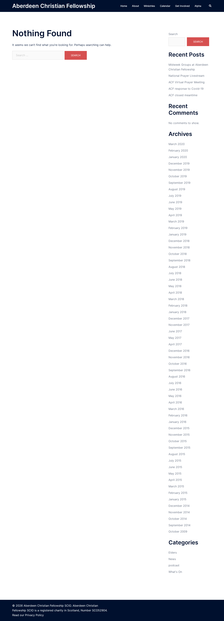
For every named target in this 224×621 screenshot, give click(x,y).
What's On (175, 572)
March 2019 (176, 221)
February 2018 (178, 305)
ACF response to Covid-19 (186, 88)
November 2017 (179, 325)
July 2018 (175, 273)
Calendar (165, 5)
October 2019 (178, 176)
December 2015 (179, 428)
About (135, 5)
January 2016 (177, 422)
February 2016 (178, 415)
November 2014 (179, 512)
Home (123, 5)
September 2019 (179, 182)
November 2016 (179, 357)
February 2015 (178, 493)
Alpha (198, 5)
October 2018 (178, 254)
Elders (173, 552)
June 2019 (175, 202)
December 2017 (179, 318)
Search (173, 34)
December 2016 (179, 350)
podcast (174, 565)
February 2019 (178, 228)
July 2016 (175, 383)
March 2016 (176, 409)
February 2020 (178, 150)
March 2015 (176, 486)
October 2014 (178, 518)
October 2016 (178, 363)
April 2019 (175, 215)
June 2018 (175, 279)
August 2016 (177, 376)
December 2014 (179, 505)
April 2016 (175, 402)
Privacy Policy (34, 615)
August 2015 (177, 454)
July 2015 (175, 460)
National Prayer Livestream (186, 75)
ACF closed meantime (183, 95)
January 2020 (178, 157)
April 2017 (175, 344)
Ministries (149, 5)
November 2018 (179, 247)
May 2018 (175, 286)
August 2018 (177, 267)
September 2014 (179, 525)
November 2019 (179, 169)
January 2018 (177, 312)
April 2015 (175, 480)
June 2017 (175, 331)
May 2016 (175, 396)
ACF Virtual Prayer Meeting (187, 82)
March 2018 (176, 299)
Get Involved (182, 5)
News (172, 559)
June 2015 (175, 467)
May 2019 (175, 208)
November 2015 (179, 434)
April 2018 (175, 292)
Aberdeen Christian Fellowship (53, 5)
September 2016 (179, 370)
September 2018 (179, 260)
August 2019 (177, 189)
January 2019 (177, 234)
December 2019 (179, 163)
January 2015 (177, 499)
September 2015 (179, 447)
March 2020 (177, 144)
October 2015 (178, 441)
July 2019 (175, 195)
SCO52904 (99, 610)
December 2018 (179, 241)
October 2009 (178, 531)
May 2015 (175, 473)
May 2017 (175, 337)
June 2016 (175, 389)
